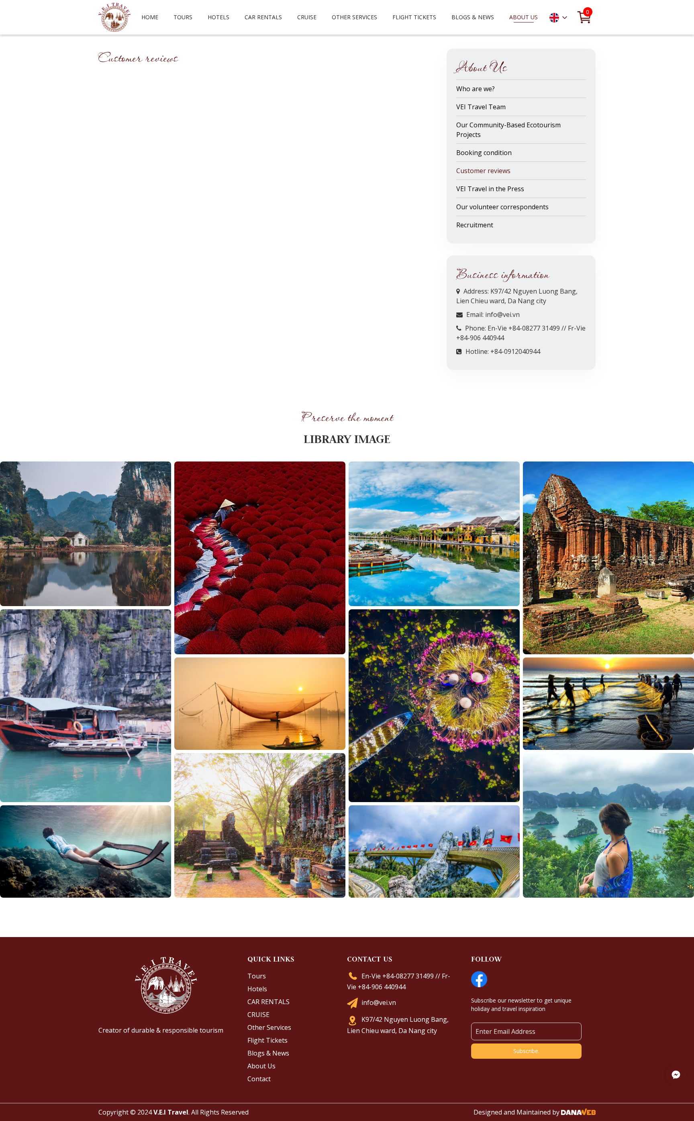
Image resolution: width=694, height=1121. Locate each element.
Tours (256, 976)
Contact (259, 1078)
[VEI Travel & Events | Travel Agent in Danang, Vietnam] (114, 16)
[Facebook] (479, 978)
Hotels (257, 988)
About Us (261, 1066)
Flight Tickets (414, 17)
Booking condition (484, 152)
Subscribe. (526, 1051)
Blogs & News (268, 1053)
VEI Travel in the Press (490, 188)
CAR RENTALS (268, 1001)
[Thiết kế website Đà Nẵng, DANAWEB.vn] (578, 1112)
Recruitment (474, 225)
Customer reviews (483, 170)
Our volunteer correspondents (502, 206)
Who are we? (475, 88)
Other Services (269, 1027)
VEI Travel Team (481, 106)
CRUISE (258, 1014)
